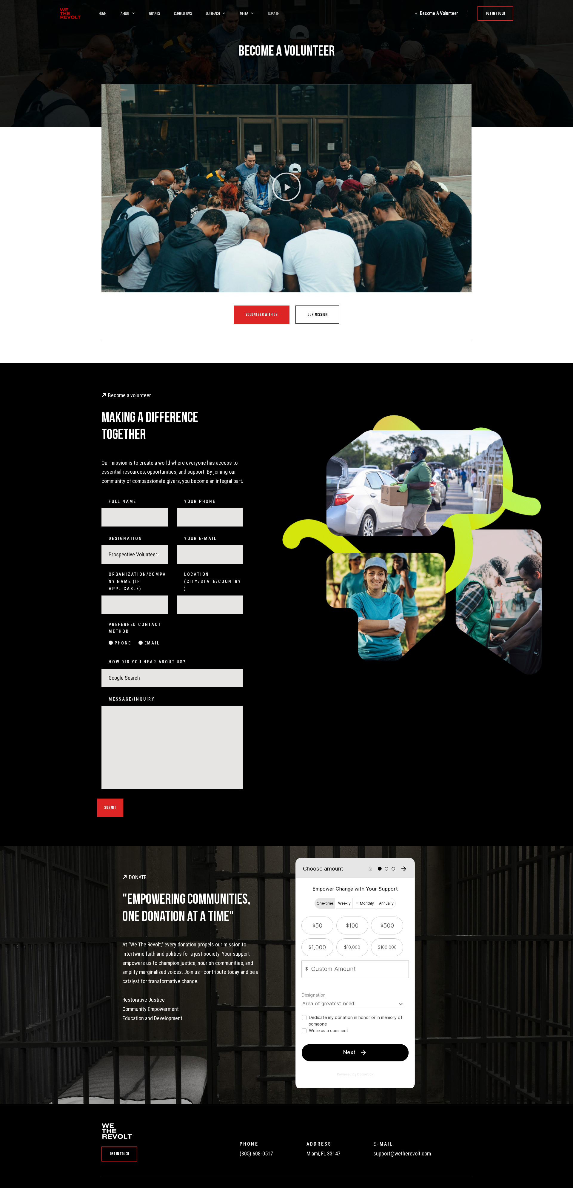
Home (102, 13)
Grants (154, 13)
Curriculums (183, 13)
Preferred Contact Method (135, 628)
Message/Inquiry (132, 699)
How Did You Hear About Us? (147, 661)
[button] (286, 188)
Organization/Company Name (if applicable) (137, 581)
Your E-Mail (200, 538)
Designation (125, 538)
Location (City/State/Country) (212, 581)
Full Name (122, 501)
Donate (273, 13)
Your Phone (200, 501)
